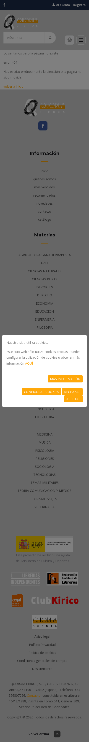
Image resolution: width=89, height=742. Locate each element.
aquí (29, 363)
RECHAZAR (72, 392)
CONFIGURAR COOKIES (41, 392)
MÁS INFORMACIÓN (65, 379)
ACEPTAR (73, 399)
